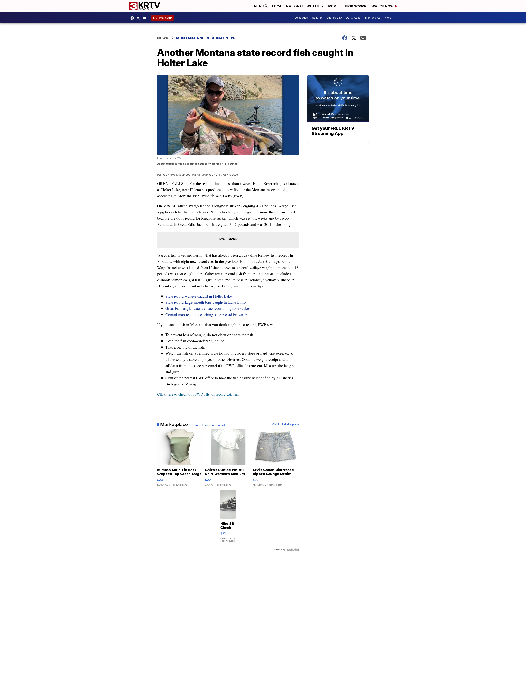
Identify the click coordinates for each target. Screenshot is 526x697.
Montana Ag (372, 18)
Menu (259, 6)
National (295, 6)
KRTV (139, 18)
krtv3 (133, 18)
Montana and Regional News (206, 38)
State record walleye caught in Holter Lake (198, 296)
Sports (333, 6)
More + (389, 18)
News (162, 38)
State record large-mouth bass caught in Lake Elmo (205, 302)
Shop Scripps (356, 6)
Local (277, 6)
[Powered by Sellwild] (293, 549)
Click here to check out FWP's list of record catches (197, 394)
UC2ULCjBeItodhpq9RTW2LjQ (146, 18)
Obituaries (301, 18)
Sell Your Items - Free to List (207, 425)
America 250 (334, 18)
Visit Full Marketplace (285, 424)
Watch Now (382, 6)
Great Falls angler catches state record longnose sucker (207, 308)
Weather (315, 6)
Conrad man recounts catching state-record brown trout (208, 314)
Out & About (353, 18)
